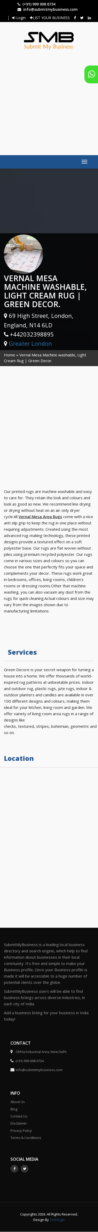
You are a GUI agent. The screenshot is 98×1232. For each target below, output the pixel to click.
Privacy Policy (21, 1130)
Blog (13, 1109)
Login (20, 17)
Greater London (30, 343)
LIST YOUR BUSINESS (51, 17)
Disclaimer (18, 1123)
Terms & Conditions (25, 1137)
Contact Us (18, 1116)
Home (9, 354)
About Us (17, 1101)
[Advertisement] (49, 100)
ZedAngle (57, 1219)
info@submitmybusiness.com (50, 9)
